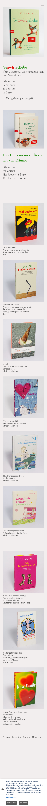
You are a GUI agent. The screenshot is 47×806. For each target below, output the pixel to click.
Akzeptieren (11, 803)
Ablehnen (23, 803)
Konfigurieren (11, 797)
